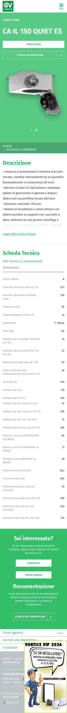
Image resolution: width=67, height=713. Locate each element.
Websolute (12, 702)
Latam (6, 682)
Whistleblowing (11, 662)
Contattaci (33, 563)
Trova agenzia (33, 44)
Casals (17, 682)
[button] (33, 55)
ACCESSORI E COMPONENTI (21, 149)
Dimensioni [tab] (11, 267)
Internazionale (11, 679)
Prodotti (7, 146)
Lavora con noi (22, 659)
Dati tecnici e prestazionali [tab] (23, 261)
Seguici (7, 659)
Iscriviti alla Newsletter (19, 640)
